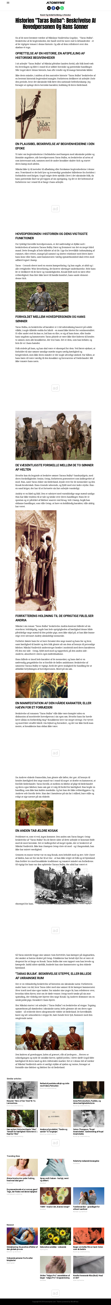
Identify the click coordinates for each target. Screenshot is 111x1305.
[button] (8, 2)
